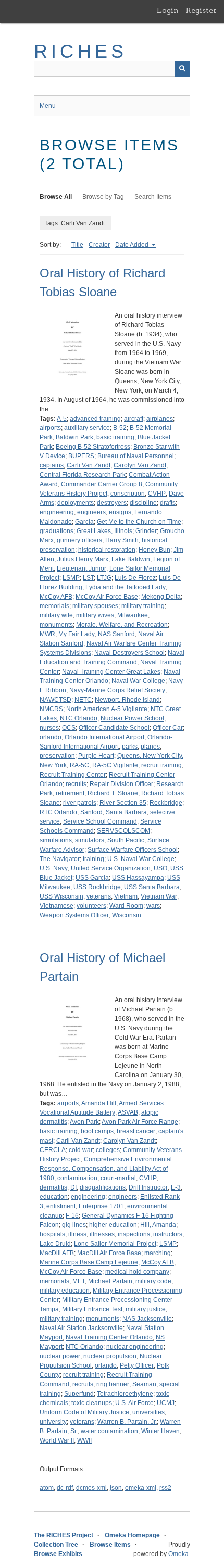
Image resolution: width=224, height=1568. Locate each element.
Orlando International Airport (104, 737)
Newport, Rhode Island (127, 699)
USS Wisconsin (61, 896)
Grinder (146, 531)
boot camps (97, 1131)
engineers (91, 512)
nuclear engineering (135, 1346)
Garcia (84, 521)
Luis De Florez (135, 577)
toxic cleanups (91, 1403)
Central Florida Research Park (83, 474)
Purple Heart (96, 756)
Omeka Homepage (132, 1535)
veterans (98, 896)
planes (150, 746)
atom (47, 1487)
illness (77, 1234)
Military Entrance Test (92, 1309)
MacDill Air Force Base (109, 1253)
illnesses (102, 1234)
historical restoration (106, 549)
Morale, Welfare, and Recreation (122, 624)
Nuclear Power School (132, 718)
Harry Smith (122, 540)
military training (143, 606)
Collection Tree (56, 1544)
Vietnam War (159, 896)
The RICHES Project (63, 1535)
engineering (57, 512)
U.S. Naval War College (141, 859)
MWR (47, 634)
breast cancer (136, 1131)
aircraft (133, 418)
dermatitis (53, 1187)
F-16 (72, 1215)
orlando (50, 737)
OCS (69, 727)
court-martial (118, 1178)
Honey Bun (154, 549)
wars (153, 905)
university (53, 1421)
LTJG (104, 577)
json (116, 1487)
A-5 (62, 418)
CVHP (157, 493)
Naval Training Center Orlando (109, 1337)
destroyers (112, 503)
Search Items (152, 196)
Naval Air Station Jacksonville (81, 1328)
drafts (168, 503)
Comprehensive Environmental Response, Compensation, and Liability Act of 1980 (106, 1169)
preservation (57, 756)
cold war (81, 1150)
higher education (113, 1225)
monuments (56, 624)
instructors (167, 1234)
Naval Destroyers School (129, 652)
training (93, 859)
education (54, 1196)
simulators (89, 840)
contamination (77, 1178)
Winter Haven (160, 1431)
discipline (143, 503)
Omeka (178, 1554)
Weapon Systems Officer (74, 915)
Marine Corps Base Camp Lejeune (89, 1262)
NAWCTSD (55, 699)
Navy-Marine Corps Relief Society (117, 690)
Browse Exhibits (58, 1554)
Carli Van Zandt (88, 465)
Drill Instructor (148, 1187)
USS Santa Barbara (152, 887)
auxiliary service (87, 428)
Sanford (91, 812)
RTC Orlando (58, 812)
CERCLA (53, 1150)
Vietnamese (56, 905)
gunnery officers (79, 540)
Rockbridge (166, 802)
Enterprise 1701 (101, 1206)
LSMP (71, 577)
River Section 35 (122, 802)
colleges (108, 1150)
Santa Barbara (126, 812)
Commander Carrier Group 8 (101, 484)
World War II (57, 1440)
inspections (134, 1234)
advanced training (95, 418)
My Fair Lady (76, 634)
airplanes (159, 418)
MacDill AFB (57, 1253)
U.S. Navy (54, 868)
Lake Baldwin (130, 559)
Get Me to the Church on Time (139, 521)
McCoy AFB (56, 596)
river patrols (79, 802)
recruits (76, 784)
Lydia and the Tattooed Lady (125, 587)
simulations (56, 840)
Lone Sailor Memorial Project (115, 1243)
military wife (56, 615)
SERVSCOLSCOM (123, 830)
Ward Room (126, 905)
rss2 (165, 1487)
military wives (95, 615)
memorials (54, 606)
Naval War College (138, 681)
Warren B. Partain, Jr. (127, 1421)
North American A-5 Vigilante (106, 709)
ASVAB (128, 1112)
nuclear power (60, 1356)
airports (50, 428)
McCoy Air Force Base (107, 596)
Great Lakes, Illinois (104, 531)
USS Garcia (92, 877)
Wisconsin (126, 915)
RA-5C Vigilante (115, 765)
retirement (70, 793)
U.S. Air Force (134, 1403)
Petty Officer (137, 1365)
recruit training (161, 765)
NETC (83, 699)
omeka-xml (140, 1487)
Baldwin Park (74, 437)
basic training (115, 437)
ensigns (120, 512)
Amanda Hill (98, 1103)
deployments (75, 503)
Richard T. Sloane (113, 793)
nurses (49, 727)
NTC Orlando (78, 718)
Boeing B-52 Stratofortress (93, 446)
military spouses (95, 606)
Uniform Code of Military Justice (84, 1412)
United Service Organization (111, 868)
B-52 (120, 428)
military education (65, 1290)
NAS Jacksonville (147, 1318)
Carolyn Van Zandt (140, 465)
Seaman (144, 1384)
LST (88, 577)
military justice (146, 1309)
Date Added (132, 244)
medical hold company (137, 1271)
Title (77, 244)
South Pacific (125, 840)
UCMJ (166, 1403)
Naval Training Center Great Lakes (111, 671)
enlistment (61, 1206)
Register (201, 10)
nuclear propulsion (109, 1356)
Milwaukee (132, 615)
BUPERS (81, 456)
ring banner (112, 1384)
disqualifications (103, 1187)
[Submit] (182, 69)
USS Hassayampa (138, 877)
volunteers (91, 905)
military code (153, 1281)
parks (130, 746)
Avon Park (84, 1122)
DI (73, 1187)
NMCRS (51, 709)
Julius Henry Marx (82, 559)
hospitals (52, 1234)
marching (157, 1253)
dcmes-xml (91, 1487)
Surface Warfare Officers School (133, 849)
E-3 (176, 1187)
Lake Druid (55, 1243)
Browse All (56, 196)
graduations (56, 531)
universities (148, 1412)
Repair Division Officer (121, 784)
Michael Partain (110, 1281)
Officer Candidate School (114, 727)
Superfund (79, 1393)
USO (160, 868)
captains (52, 465)
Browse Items (110, 1544)
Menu (48, 105)
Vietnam (126, 896)
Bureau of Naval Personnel (135, 456)
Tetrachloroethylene (125, 1393)
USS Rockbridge (97, 887)
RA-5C (79, 765)
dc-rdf (65, 1487)
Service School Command (100, 821)
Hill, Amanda (158, 1225)
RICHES (80, 51)
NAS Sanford (116, 634)
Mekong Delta (161, 596)
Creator (99, 244)
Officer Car (168, 727)
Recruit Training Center (73, 774)
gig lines (74, 1225)
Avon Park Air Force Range (140, 1122)
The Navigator (60, 859)
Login (168, 10)
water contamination (109, 1431)
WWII (84, 1440)
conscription (127, 493)
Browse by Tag (103, 196)
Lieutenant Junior (81, 568)
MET (78, 1281)
